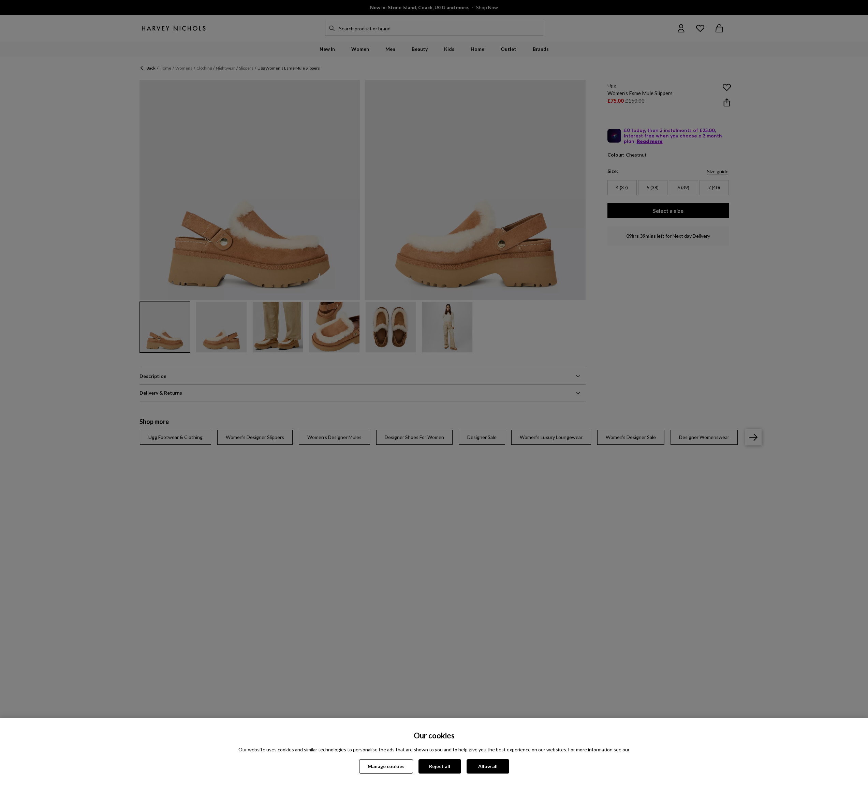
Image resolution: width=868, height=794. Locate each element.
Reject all (439, 766)
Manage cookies (386, 766)
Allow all (488, 766)
